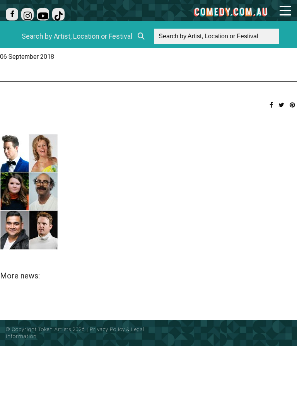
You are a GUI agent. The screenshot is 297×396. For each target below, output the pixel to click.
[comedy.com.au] (230, 12)
